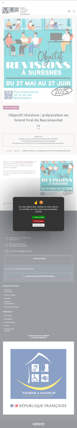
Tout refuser (39, 221)
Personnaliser (38, 225)
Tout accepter (39, 217)
